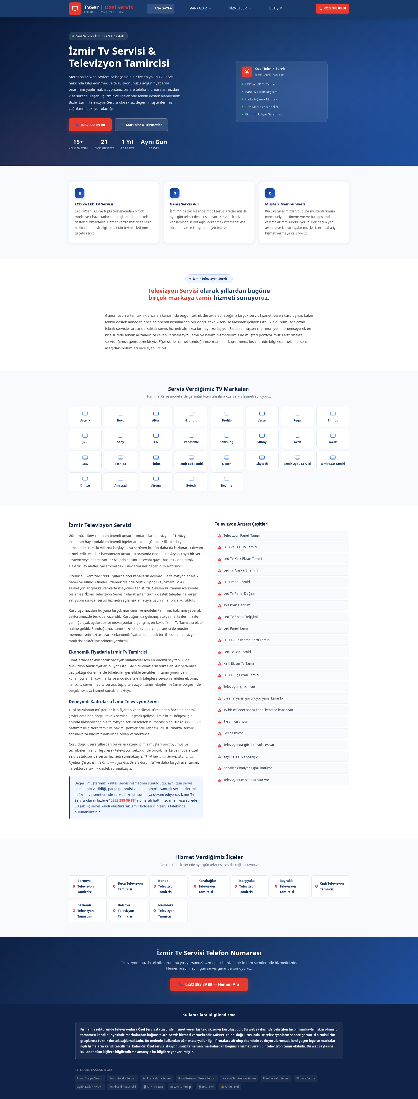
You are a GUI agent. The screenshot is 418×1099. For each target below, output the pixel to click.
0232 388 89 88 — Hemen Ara (212, 984)
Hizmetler (238, 8)
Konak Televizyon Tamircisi (166, 886)
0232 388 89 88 (335, 8)
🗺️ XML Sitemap (180, 1087)
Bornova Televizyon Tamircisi (85, 886)
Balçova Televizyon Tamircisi (126, 910)
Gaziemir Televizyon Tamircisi (85, 910)
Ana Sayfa (163, 8)
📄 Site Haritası (153, 1087)
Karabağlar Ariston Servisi (239, 1078)
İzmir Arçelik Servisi (122, 1078)
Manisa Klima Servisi (123, 1087)
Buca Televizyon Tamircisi (130, 886)
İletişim (275, 8)
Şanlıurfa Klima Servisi (156, 1078)
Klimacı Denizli (305, 1078)
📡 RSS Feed (206, 1087)
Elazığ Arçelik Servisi (276, 1078)
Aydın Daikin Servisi (89, 1087)
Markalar (198, 8)
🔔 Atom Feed (230, 1087)
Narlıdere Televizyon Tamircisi (166, 910)
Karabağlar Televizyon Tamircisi (207, 886)
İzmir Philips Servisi (90, 1078)
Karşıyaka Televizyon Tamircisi (247, 886)
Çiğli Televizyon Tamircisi (332, 886)
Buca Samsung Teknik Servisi (196, 1078)
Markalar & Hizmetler (144, 124)
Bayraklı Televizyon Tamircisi (288, 886)
